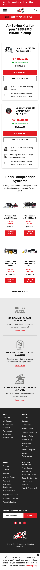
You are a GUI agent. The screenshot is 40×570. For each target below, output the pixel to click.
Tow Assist (7, 431)
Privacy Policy (27, 429)
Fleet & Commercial (29, 488)
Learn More (20, 331)
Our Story (25, 417)
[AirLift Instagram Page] (20, 523)
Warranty (7, 481)
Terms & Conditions (29, 432)
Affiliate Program (28, 450)
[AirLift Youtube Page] (24, 523)
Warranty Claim (9, 491)
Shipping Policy (28, 436)
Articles (6, 470)
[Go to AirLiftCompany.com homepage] (20, 535)
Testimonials (26, 425)
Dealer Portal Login (29, 478)
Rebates (6, 473)
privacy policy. (32, 566)
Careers (25, 421)
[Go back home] (20, 10)
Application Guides (10, 498)
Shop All (6, 417)
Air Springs (7, 421)
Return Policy (27, 440)
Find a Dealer (27, 468)
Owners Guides (9, 477)
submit (30, 516)
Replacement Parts (10, 495)
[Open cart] (35, 10)
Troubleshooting (9, 502)
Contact (6, 466)
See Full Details (20, 79)
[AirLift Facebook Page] (15, 523)
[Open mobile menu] (5, 10)
